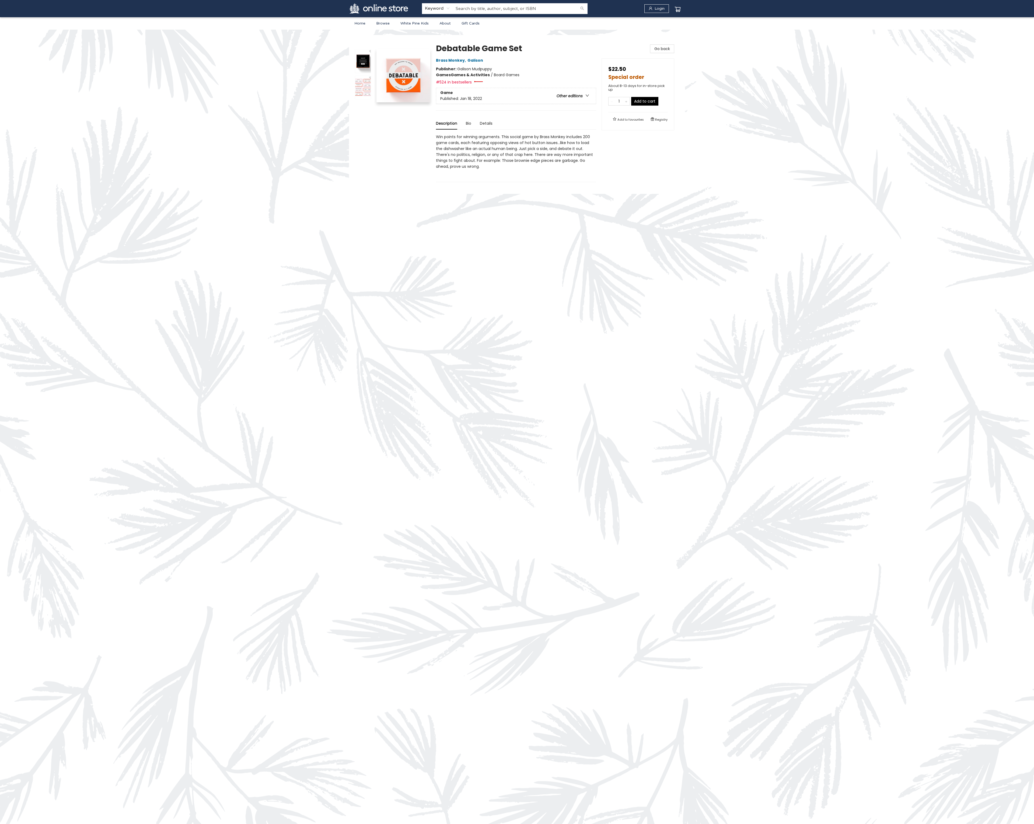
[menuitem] (360, 23)
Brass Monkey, (451, 60)
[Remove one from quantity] (612, 101)
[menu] (517, 23)
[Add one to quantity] (626, 101)
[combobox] (437, 8)
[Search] (582, 8)
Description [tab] (446, 123)
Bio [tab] (468, 123)
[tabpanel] (516, 158)
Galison (475, 60)
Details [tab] (486, 123)
